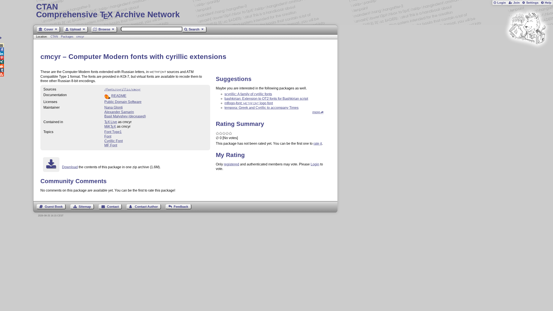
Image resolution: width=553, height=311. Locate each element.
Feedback (181, 206)
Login (501, 2)
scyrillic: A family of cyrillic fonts (248, 94)
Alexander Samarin (119, 112)
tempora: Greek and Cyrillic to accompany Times (261, 107)
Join (516, 2)
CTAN (54, 36)
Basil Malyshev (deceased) (125, 116)
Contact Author (146, 206)
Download (70, 167)
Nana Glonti (113, 107)
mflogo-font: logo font (248, 103)
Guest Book (54, 206)
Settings (532, 2)
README (118, 96)
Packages (67, 36)
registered (231, 164)
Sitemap (85, 206)
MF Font (110, 145)
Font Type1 (113, 132)
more (316, 112)
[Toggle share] (1, 38)
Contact (113, 206)
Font (107, 136)
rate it (317, 143)
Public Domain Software (122, 102)
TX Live (110, 122)
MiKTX (110, 126)
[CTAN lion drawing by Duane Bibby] (527, 52)
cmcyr (80, 36)
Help (548, 2)
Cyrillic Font (113, 141)
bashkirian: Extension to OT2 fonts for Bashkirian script (266, 98)
